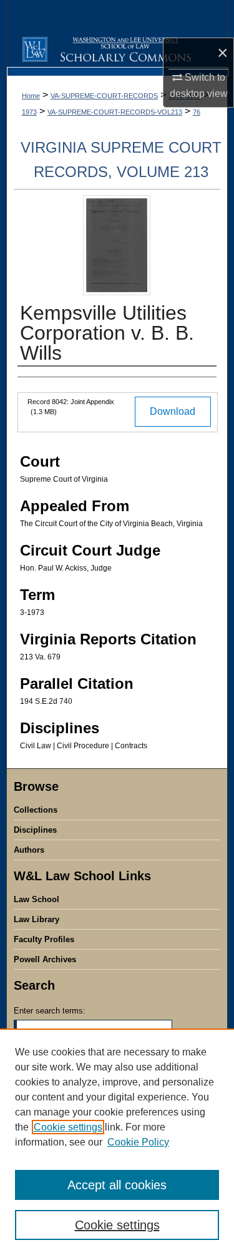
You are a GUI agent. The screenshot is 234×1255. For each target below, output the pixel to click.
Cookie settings (68, 1127)
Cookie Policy (138, 1142)
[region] (117, 1142)
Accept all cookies (117, 1185)
